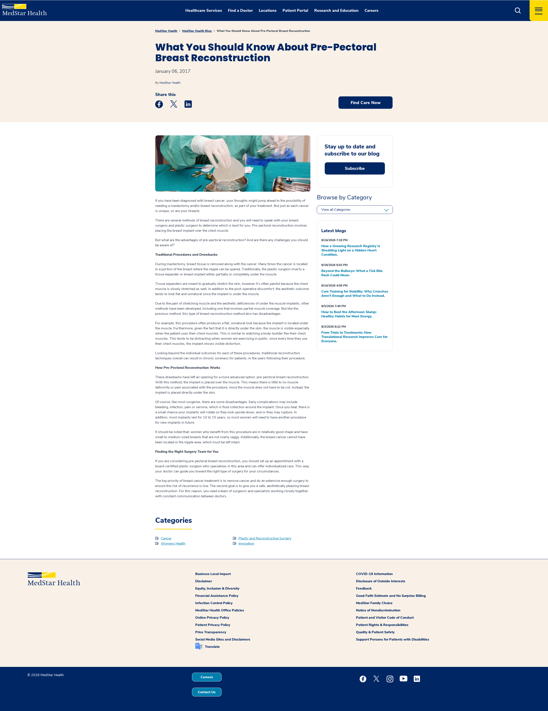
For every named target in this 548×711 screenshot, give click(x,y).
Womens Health (173, 543)
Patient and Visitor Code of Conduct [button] (385, 617)
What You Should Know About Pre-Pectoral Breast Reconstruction (263, 31)
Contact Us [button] (207, 692)
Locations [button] (268, 10)
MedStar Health (166, 31)
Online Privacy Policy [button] (212, 617)
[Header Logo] (22, 7)
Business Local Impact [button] (213, 574)
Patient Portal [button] (295, 10)
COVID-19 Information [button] (374, 574)
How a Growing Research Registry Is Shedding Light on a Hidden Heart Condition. (350, 250)
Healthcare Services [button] (203, 10)
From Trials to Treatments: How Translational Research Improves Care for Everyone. (354, 336)
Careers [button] (371, 10)
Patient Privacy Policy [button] (212, 625)
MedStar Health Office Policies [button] (219, 610)
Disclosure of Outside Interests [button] (380, 581)
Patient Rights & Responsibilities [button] (382, 625)
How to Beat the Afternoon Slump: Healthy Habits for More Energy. (349, 314)
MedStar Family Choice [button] (374, 603)
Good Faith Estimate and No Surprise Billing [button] (391, 595)
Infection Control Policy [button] (214, 603)
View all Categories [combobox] (335, 209)
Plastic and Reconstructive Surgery (264, 538)
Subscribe (355, 168)
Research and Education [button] (336, 10)
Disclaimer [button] (203, 581)
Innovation (246, 543)
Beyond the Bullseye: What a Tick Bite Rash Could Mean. (352, 273)
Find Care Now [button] (366, 103)
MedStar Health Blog (197, 31)
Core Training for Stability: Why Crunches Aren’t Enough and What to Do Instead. (354, 293)
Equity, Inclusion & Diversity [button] (217, 588)
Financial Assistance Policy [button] (216, 595)
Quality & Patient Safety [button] (375, 632)
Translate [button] (212, 646)
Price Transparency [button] (210, 632)
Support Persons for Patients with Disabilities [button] (392, 639)
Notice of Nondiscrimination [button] (378, 610)
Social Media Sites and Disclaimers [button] (222, 639)
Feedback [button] (364, 588)
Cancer (166, 538)
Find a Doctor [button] (240, 10)
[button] (518, 10)
